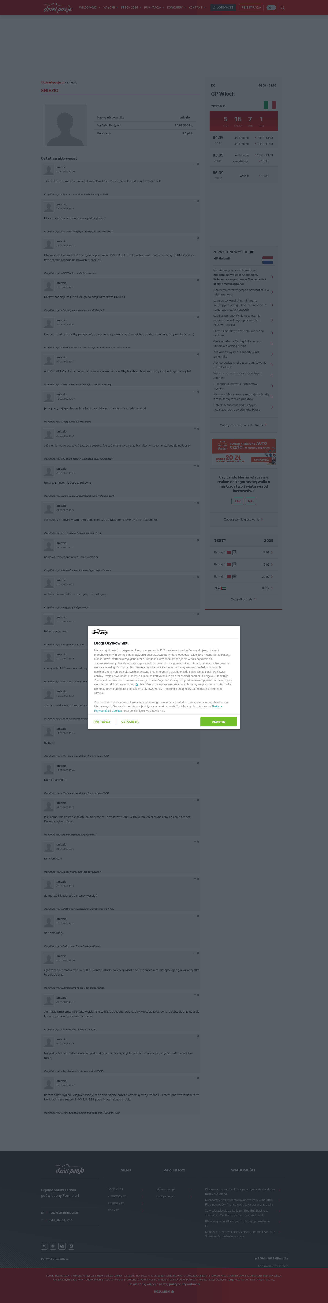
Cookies (117, 710)
